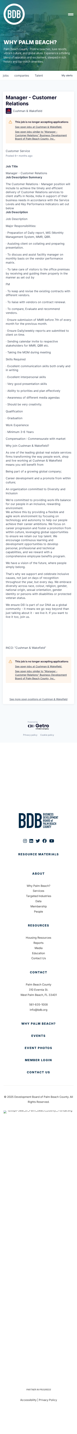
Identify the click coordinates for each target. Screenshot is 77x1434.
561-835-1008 (38, 1004)
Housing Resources (38, 937)
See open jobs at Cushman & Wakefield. (38, 126)
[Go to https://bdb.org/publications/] (38, 858)
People (38, 911)
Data (38, 901)
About (38, 873)
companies (21, 75)
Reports (38, 943)
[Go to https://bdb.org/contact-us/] (38, 1072)
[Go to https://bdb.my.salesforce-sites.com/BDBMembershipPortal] (38, 1060)
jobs (6, 75)
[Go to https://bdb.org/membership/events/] (38, 1035)
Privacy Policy (48, 1400)
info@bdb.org (38, 1009)
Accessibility (28, 1400)
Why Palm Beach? (38, 886)
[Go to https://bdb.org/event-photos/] (38, 1048)
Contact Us (38, 958)
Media (39, 948)
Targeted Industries (38, 896)
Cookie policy (47, 735)
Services (38, 891)
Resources (38, 925)
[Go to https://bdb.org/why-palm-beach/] (38, 1023)
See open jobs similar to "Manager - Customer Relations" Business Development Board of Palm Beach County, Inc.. (41, 135)
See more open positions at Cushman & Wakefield (38, 699)
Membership (38, 906)
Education (38, 953)
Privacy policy (30, 735)
